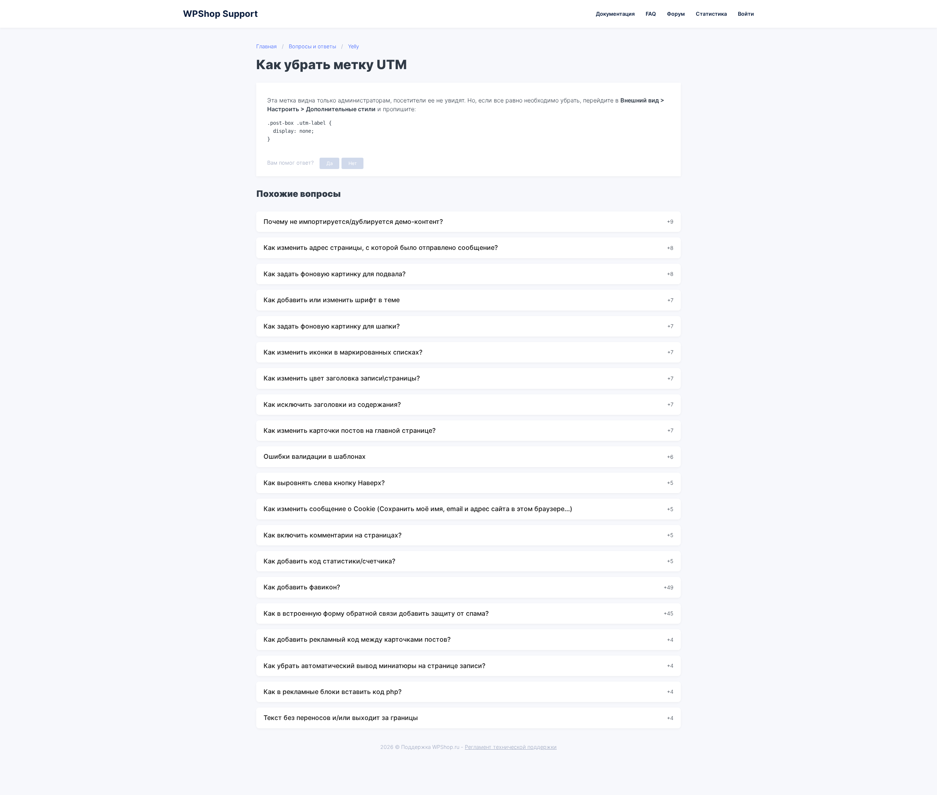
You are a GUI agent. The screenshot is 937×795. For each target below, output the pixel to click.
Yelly (353, 46)
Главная (266, 46)
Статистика (711, 14)
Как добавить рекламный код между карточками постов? (357, 639)
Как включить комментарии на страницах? (333, 535)
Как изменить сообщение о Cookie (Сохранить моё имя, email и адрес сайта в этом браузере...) (418, 509)
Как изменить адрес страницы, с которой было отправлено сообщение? (381, 247)
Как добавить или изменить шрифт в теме (332, 300)
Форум (676, 14)
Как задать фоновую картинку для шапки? (332, 326)
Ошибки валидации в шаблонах (315, 456)
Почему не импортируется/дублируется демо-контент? (353, 221)
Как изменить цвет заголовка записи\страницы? (342, 378)
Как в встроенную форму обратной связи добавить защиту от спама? (376, 613)
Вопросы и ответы (312, 46)
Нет (352, 163)
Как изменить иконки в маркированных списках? (343, 352)
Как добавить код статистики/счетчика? (329, 561)
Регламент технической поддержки (511, 747)
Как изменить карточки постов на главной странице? (350, 430)
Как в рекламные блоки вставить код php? (333, 691)
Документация (615, 14)
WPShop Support (220, 13)
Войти (746, 14)
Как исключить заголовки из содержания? (332, 404)
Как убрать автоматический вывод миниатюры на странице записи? (374, 666)
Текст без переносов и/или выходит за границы (341, 717)
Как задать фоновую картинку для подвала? (335, 274)
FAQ (651, 14)
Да (329, 163)
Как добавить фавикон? (302, 587)
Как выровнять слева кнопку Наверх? (324, 483)
